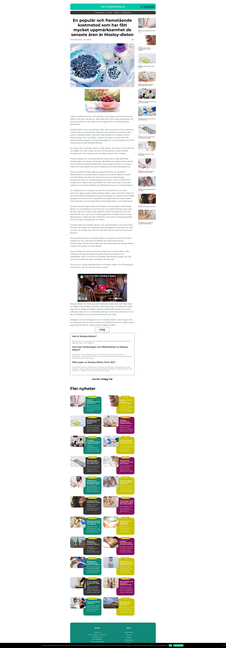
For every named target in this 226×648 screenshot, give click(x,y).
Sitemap (129, 642)
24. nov (125, 598)
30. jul (92, 417)
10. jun (92, 457)
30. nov (125, 578)
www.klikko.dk (99, 641)
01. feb (125, 558)
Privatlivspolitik (178, 645)
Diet (132, 39)
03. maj (125, 477)
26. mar (125, 538)
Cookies (116, 12)
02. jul (125, 437)
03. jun (92, 477)
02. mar (92, 558)
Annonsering (100, 12)
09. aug (92, 397)
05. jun (125, 457)
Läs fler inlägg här (102, 379)
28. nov (92, 598)
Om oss (109, 12)
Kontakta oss (126, 12)
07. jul (92, 437)
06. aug (125, 397)
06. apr (125, 518)
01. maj (92, 518)
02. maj (125, 498)
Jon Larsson (87, 39)
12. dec (92, 578)
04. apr (92, 538)
